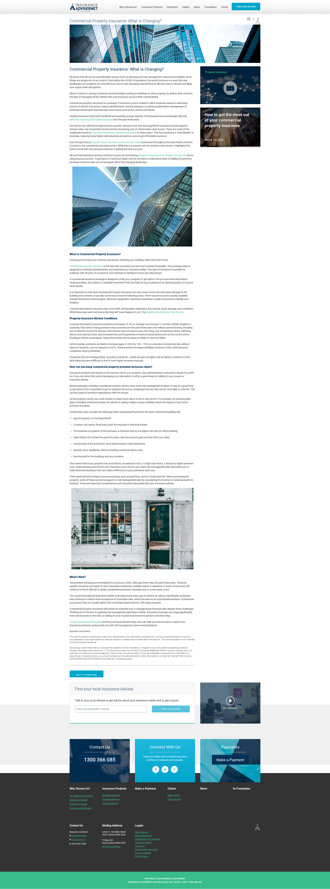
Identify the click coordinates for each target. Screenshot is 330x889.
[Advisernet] (85, 7)
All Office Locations (111, 846)
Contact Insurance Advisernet (85, 621)
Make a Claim (174, 795)
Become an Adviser (78, 799)
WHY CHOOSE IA (230, 708)
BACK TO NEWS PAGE (86, 674)
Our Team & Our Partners (81, 795)
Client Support (141, 832)
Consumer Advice (143, 842)
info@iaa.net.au (79, 835)
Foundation (210, 7)
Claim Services (174, 799)
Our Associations (143, 852)
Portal (224, 7)
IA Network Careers (78, 804)
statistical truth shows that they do (164, 312)
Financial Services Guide (146, 849)
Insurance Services (110, 799)
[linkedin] (165, 769)
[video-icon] (230, 701)
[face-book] (155, 769)
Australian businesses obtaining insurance (114, 132)
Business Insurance (111, 795)
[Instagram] (174, 769)
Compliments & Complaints (148, 839)
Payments (172, 7)
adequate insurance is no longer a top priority (162, 155)
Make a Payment (230, 759)
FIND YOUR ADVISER (246, 6)
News (197, 7)
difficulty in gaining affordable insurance (91, 119)
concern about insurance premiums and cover (115, 142)
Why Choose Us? (129, 7)
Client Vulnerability (143, 835)
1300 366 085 (100, 759)
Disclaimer (140, 846)
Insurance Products (151, 7)
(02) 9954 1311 (79, 839)
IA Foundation (241, 788)
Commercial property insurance (86, 266)
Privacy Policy (141, 856)
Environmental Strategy (80, 808)
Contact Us (100, 747)
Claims (185, 7)
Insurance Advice (110, 803)
